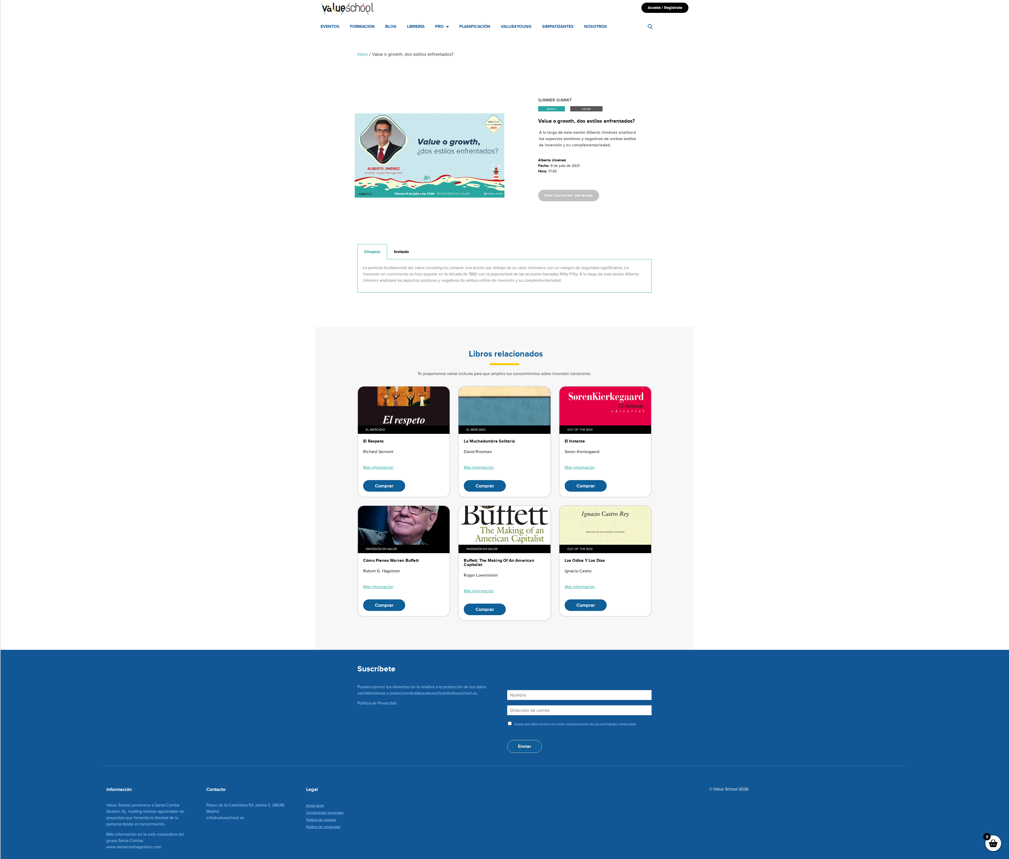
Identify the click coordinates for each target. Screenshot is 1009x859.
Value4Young (516, 26)
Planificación (474, 26)
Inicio (362, 54)
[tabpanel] (504, 276)
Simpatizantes (558, 26)
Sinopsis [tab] (372, 252)
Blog (391, 26)
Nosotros (595, 26)
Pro (439, 26)
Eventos (330, 26)
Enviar (524, 746)
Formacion (362, 26)
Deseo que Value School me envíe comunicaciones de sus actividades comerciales (575, 724)
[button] (650, 26)
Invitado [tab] (401, 252)
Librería (416, 26)
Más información (378, 467)
